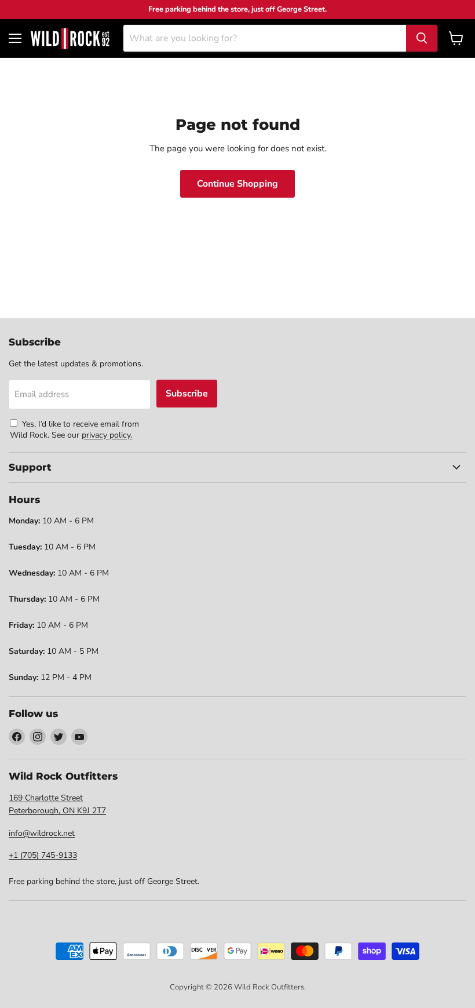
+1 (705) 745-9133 (43, 855)
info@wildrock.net (42, 833)
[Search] (421, 38)
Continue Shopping (237, 183)
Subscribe (187, 393)
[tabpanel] (70, 38)
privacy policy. (107, 435)
